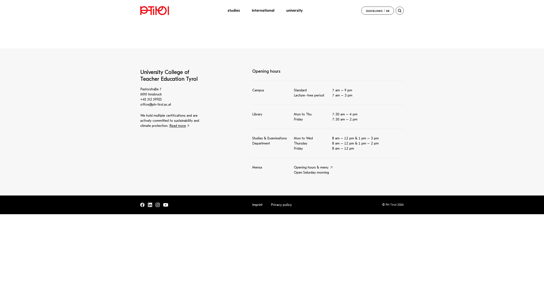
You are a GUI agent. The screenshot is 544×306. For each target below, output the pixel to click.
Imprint (257, 205)
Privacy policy (281, 205)
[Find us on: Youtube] (165, 205)
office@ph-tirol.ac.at (155, 104)
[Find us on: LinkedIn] (150, 205)
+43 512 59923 (151, 99)
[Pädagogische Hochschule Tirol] (154, 10)
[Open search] (400, 10)
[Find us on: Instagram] (158, 205)
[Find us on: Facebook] (142, 205)
